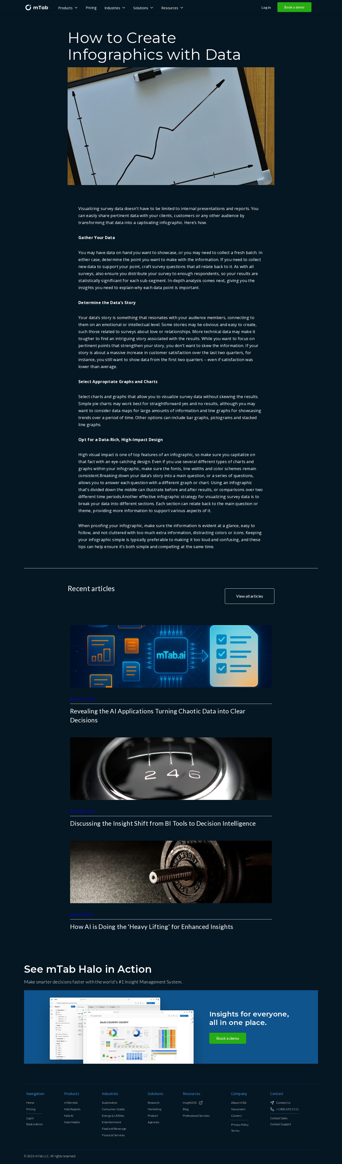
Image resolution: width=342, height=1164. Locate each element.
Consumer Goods (113, 1109)
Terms (235, 1130)
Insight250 (190, 1102)
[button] (68, 7)
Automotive (109, 1102)
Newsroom (238, 1109)
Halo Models (72, 1122)
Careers (236, 1115)
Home (30, 1102)
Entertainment (111, 1122)
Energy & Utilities (113, 1115)
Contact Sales (278, 1118)
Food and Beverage (114, 1128)
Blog (186, 1109)
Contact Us (283, 1102)
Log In (30, 1118)
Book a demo (294, 7)
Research (153, 1102)
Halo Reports (72, 1109)
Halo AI (68, 1115)
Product (153, 1115)
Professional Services (196, 1115)
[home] (36, 7)
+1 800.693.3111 (287, 1109)
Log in (266, 8)
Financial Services (113, 1135)
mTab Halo (71, 1102)
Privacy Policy (240, 1124)
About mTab (238, 1102)
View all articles (249, 596)
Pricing (30, 1109)
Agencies (153, 1122)
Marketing (154, 1109)
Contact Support (280, 1124)
